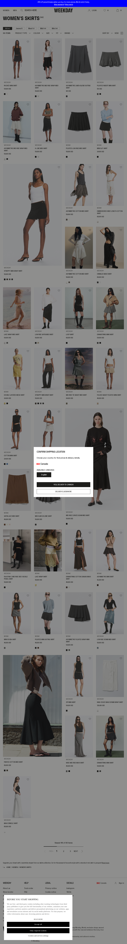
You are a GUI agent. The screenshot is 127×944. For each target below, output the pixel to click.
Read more (38, 919)
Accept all (38, 924)
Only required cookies (38, 931)
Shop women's (59, 4)
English (44, 475)
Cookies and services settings (38, 936)
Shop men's (69, 4)
